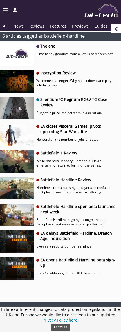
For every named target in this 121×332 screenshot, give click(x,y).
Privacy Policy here (59, 320)
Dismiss (60, 327)
